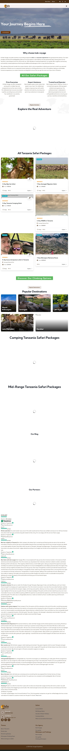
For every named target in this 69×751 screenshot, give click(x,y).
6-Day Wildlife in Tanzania (45, 221)
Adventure (56, 451)
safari (32, 57)
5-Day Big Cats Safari (8, 184)
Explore (29, 190)
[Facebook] (59, 1)
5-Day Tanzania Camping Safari (12, 203)
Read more (38, 695)
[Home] (7, 6)
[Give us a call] (2, 712)
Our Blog (34, 434)
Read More (5, 478)
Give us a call (7, 711)
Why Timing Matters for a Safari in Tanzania (42, 461)
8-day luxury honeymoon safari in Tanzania (15, 260)
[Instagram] (62, 1)
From (5, 186)
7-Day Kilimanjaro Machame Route (47, 258)
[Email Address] (2, 716)
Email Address (8, 715)
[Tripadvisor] (65, 1)
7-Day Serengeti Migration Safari (47, 184)
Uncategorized (7, 451)
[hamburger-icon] (66, 6)
